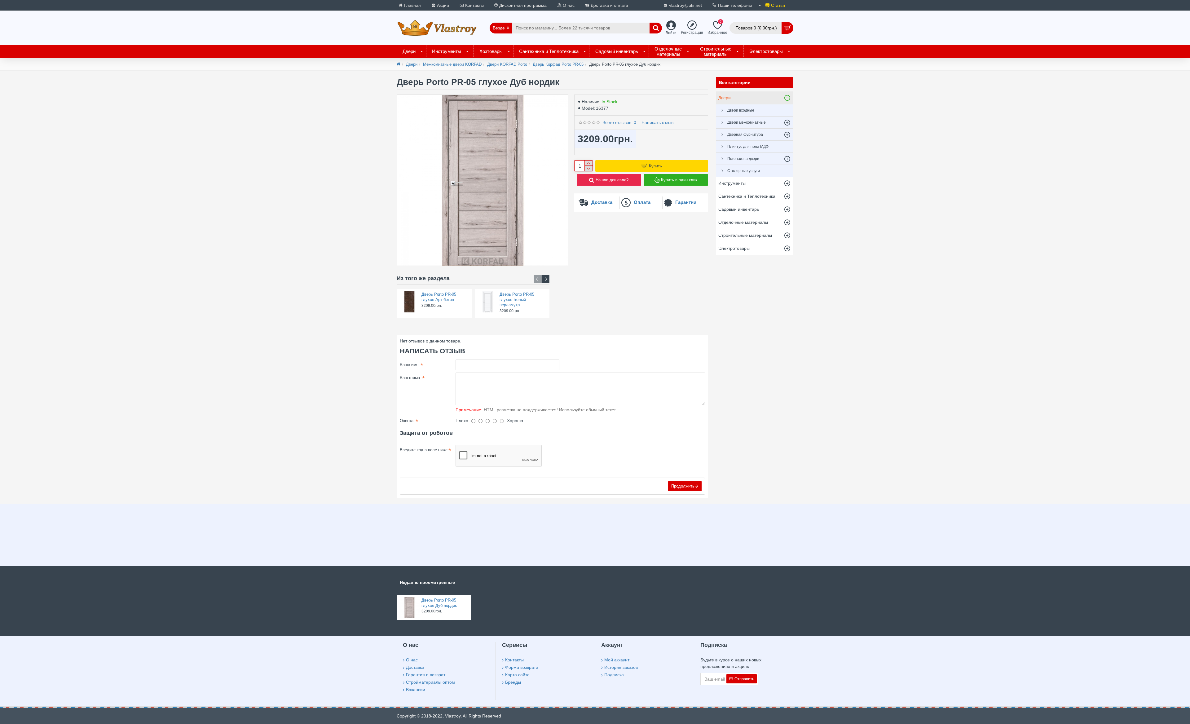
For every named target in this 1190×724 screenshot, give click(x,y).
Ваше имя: (410, 364)
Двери (411, 64)
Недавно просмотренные (427, 582)
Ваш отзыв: (410, 377)
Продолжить (682, 486)
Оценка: (407, 420)
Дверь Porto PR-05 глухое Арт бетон (438, 297)
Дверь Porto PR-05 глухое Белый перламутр (517, 299)
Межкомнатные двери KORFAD (452, 64)
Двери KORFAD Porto (507, 64)
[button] (538, 279)
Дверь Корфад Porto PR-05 (558, 64)
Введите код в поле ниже (423, 450)
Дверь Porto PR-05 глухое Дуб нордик (439, 603)
